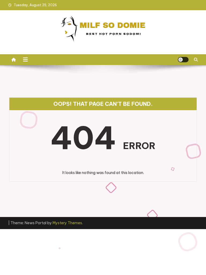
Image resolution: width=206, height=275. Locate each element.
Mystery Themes (67, 222)
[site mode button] (183, 59)
